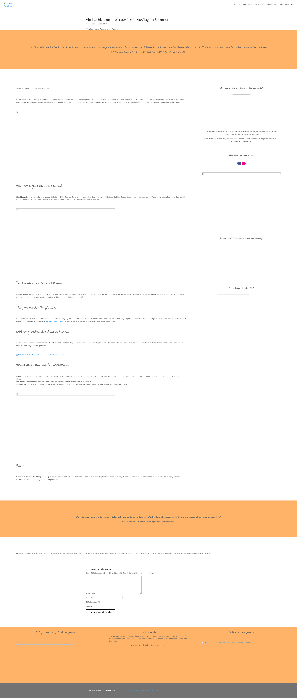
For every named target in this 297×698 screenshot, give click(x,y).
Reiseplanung (271, 5)
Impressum (134, 690)
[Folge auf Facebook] (239, 163)
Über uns (246, 5)
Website (89, 606)
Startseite (236, 5)
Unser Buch (284, 5)
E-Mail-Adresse (92, 602)
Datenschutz (145, 690)
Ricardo (92, 24)
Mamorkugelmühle (53, 321)
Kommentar (91, 593)
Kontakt (155, 690)
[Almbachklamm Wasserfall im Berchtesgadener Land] (40, 356)
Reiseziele (259, 5)
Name (89, 597)
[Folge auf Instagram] (244, 163)
